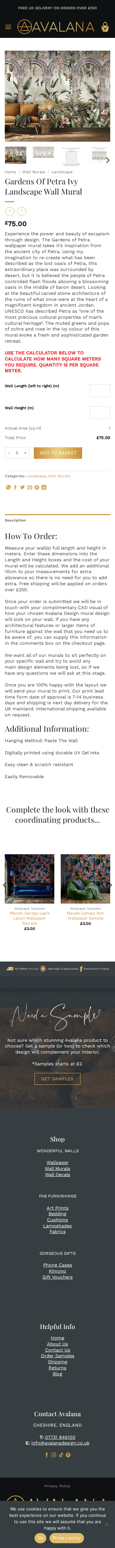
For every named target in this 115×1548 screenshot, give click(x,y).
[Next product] (9, 211)
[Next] (100, 96)
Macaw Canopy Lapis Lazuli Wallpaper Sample (30, 918)
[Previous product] (21, 211)
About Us (57, 1343)
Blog (57, 1373)
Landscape (62, 172)
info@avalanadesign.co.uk (60, 1442)
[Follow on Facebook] (46, 1455)
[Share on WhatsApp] (8, 487)
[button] (8, 26)
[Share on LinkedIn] (44, 487)
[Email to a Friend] (29, 487)
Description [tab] (15, 520)
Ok (40, 1537)
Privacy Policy (57, 1486)
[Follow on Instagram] (53, 1455)
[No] (106, 1526)
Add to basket (58, 452)
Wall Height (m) (19, 408)
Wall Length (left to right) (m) (32, 386)
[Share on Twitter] (22, 487)
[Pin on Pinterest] (36, 487)
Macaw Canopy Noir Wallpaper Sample (85, 915)
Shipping (57, 1361)
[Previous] (15, 96)
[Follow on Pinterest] (68, 1455)
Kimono (57, 1271)
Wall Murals (33, 172)
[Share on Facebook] (15, 487)
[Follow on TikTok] (61, 1455)
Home (10, 172)
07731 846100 (60, 1437)
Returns (57, 1367)
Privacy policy (67, 1537)
